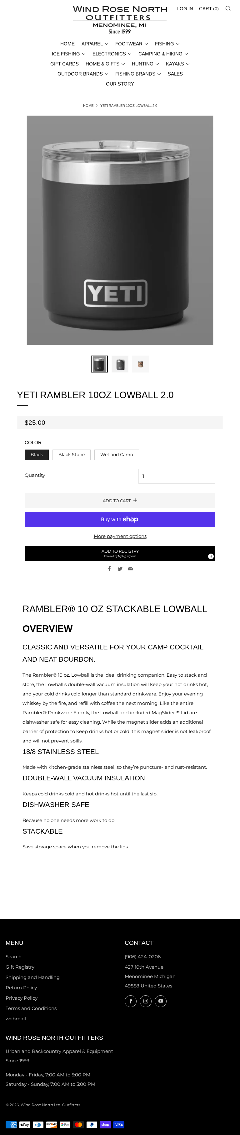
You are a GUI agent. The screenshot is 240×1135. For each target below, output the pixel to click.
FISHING (164, 43)
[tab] (99, 364)
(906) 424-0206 (143, 957)
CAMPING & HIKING (160, 53)
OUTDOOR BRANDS (80, 73)
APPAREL (92, 43)
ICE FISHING (66, 53)
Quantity (35, 475)
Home (88, 105)
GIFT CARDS (64, 63)
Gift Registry (20, 967)
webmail (16, 1019)
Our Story (120, 83)
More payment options (120, 536)
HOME (67, 43)
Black (37, 454)
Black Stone (71, 454)
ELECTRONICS (109, 53)
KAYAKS (175, 63)
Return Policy (21, 988)
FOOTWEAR (128, 43)
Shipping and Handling (33, 977)
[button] (120, 553)
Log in (185, 8)
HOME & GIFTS (102, 63)
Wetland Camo (116, 454)
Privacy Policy (22, 998)
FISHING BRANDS (135, 73)
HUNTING (142, 63)
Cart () (209, 8)
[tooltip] (211, 556)
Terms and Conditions (31, 1008)
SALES (175, 73)
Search (14, 957)
